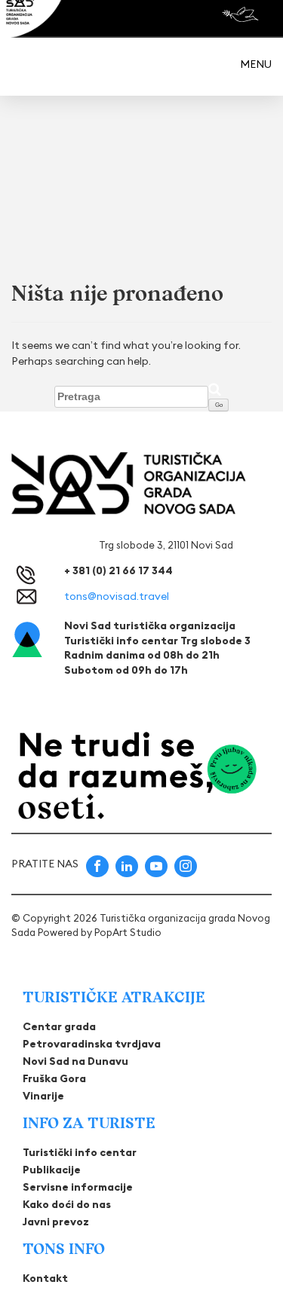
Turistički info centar (80, 1152)
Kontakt (45, 1278)
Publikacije (52, 1169)
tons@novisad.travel (116, 596)
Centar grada (59, 1026)
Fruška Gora (54, 1078)
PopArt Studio (127, 932)
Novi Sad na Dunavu (75, 1061)
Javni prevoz (56, 1221)
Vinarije (43, 1096)
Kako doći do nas (67, 1204)
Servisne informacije (78, 1187)
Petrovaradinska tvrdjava (92, 1044)
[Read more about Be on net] (242, 14)
